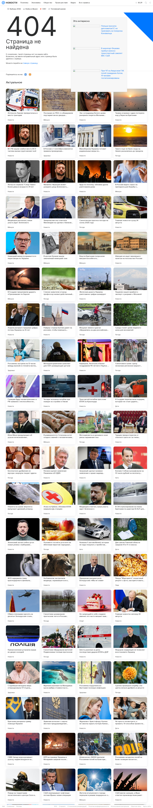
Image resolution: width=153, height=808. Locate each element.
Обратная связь (136, 806)
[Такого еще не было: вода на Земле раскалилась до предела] (130, 141)
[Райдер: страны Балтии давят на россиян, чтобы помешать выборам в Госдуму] (58, 320)
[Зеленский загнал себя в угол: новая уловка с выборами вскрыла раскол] (23, 535)
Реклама (19, 806)
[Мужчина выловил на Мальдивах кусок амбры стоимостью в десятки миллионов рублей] (58, 678)
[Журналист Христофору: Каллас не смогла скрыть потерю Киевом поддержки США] (94, 714)
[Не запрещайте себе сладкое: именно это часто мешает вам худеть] (94, 606)
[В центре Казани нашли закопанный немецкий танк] (58, 248)
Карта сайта (147, 806)
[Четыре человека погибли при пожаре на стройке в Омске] (58, 392)
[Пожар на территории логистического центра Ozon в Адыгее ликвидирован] (23, 785)
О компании (10, 806)
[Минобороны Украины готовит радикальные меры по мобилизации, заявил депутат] (94, 141)
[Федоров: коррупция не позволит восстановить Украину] (130, 642)
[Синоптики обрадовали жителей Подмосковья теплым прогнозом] (58, 642)
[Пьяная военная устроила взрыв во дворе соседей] (23, 642)
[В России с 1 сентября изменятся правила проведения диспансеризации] (58, 141)
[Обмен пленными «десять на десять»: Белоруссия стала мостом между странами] (23, 606)
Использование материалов (120, 806)
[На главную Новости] (11, 2)
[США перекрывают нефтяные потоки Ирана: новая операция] (58, 785)
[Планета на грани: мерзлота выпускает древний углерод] (23, 499)
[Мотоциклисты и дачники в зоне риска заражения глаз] (94, 427)
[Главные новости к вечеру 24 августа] (130, 606)
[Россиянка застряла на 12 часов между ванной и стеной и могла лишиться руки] (23, 356)
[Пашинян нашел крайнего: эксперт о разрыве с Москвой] (130, 284)
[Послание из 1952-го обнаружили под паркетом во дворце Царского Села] (58, 105)
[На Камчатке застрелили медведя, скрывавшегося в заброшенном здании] (58, 570)
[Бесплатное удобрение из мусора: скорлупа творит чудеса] (23, 463)
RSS (55, 806)
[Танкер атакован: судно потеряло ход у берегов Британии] (130, 105)
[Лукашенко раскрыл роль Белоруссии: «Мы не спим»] (94, 570)
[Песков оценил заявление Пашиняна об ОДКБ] (58, 463)
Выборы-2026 (15, 9)
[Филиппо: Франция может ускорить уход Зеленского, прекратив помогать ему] (58, 177)
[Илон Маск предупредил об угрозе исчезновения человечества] (23, 427)
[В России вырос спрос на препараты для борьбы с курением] (130, 177)
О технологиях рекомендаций (77, 806)
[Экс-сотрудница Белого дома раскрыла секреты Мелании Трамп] (94, 105)
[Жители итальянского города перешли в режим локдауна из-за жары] (94, 785)
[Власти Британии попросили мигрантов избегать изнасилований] (94, 248)
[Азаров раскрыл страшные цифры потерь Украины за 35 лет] (23, 320)
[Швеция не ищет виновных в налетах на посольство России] (130, 248)
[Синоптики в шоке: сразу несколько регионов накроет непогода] (130, 356)
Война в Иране (32, 9)
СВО (44, 9)
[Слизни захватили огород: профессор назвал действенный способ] (58, 284)
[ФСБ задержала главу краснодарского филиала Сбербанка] (23, 570)
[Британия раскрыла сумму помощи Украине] (23, 714)
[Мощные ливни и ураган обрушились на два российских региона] (94, 320)
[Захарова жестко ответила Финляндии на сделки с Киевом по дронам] (58, 213)
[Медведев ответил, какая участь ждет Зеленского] (94, 499)
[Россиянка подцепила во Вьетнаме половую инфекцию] (94, 678)
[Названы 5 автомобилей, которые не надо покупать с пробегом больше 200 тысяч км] (94, 535)
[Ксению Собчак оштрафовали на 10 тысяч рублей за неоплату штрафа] (130, 463)
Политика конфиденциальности (98, 806)
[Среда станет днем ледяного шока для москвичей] (130, 320)
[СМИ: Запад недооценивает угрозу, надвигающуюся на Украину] (23, 749)
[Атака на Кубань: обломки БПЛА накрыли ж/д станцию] (58, 499)
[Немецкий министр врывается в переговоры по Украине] (23, 248)
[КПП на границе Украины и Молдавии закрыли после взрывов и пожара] (58, 749)
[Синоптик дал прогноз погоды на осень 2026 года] (94, 213)
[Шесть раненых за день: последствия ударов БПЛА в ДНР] (94, 642)
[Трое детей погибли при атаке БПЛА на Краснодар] (94, 392)
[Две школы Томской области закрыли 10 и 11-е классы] (130, 535)
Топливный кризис (58, 9)
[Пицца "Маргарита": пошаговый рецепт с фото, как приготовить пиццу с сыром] (130, 570)
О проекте (62, 806)
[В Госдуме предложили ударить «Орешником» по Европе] (23, 284)
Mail (3, 806)
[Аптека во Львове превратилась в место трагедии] (23, 105)
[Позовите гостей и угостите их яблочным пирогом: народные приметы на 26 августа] (58, 535)
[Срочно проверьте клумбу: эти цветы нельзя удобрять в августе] (130, 678)
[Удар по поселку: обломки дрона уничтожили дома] (94, 177)
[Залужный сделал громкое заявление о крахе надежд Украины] (94, 463)
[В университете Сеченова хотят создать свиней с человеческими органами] (58, 427)
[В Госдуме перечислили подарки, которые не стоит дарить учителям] (130, 392)
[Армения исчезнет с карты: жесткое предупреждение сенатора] (58, 714)
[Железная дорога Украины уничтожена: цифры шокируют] (94, 284)
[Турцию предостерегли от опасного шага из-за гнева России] (130, 427)
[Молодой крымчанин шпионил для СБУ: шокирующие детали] (58, 356)
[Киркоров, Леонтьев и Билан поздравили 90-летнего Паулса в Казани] (94, 356)
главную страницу (30, 63)
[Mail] (3, 2)
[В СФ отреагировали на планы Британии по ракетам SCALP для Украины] (130, 499)
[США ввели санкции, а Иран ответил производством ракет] (130, 785)
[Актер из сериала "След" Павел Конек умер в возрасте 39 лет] (23, 177)
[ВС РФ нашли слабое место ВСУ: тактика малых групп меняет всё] (23, 141)
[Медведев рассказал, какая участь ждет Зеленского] (23, 213)
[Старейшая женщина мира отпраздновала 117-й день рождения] (23, 678)
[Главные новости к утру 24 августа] (130, 213)
